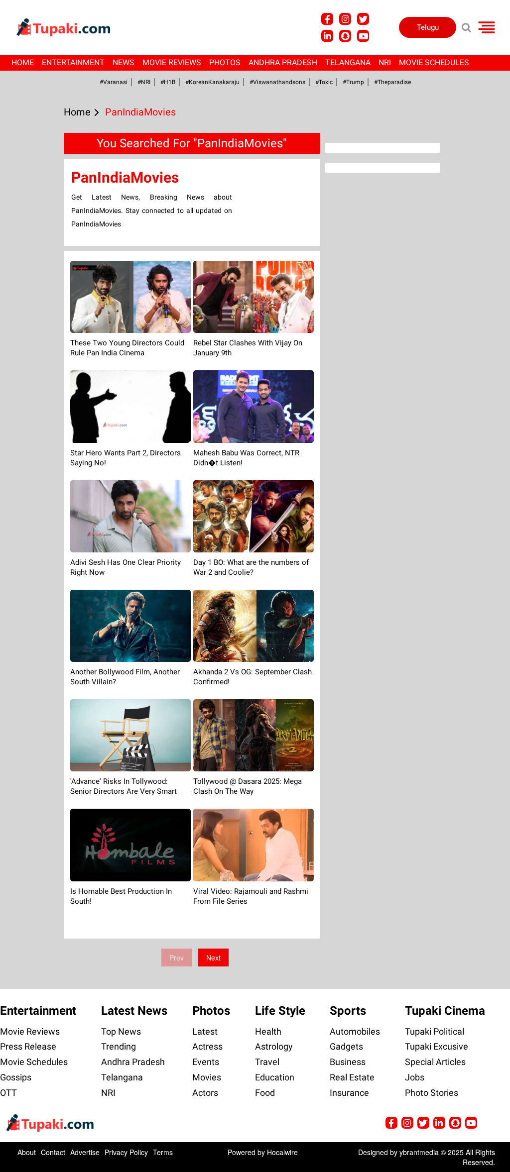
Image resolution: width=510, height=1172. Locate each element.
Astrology (274, 1046)
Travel (267, 1062)
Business (348, 1062)
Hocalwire (282, 1152)
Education (274, 1077)
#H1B (167, 82)
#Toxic (324, 82)
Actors (205, 1092)
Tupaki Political (434, 1031)
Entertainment (73, 62)
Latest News (134, 1011)
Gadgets (346, 1046)
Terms (163, 1152)
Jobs (414, 1077)
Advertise (85, 1152)
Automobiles (355, 1031)
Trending (118, 1046)
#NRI (143, 82)
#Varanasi (114, 82)
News (123, 62)
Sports (348, 1011)
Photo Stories (431, 1092)
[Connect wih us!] (327, 36)
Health (268, 1031)
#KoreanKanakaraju (212, 82)
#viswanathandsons (277, 82)
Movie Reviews (171, 62)
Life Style (280, 1011)
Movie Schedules (434, 62)
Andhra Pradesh (283, 62)
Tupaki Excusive (436, 1046)
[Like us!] (327, 19)
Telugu (428, 27)
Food (265, 1092)
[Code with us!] (345, 36)
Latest (205, 1031)
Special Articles (435, 1062)
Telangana (348, 62)
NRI (385, 62)
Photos (225, 62)
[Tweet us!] (345, 19)
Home (22, 62)
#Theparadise (392, 82)
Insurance (349, 1092)
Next (213, 957)
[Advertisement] (45, 383)
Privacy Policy (126, 1152)
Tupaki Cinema (445, 1011)
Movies (206, 1077)
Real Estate (352, 1077)
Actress (207, 1046)
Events (205, 1062)
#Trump (353, 82)
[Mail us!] (363, 36)
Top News (121, 1031)
